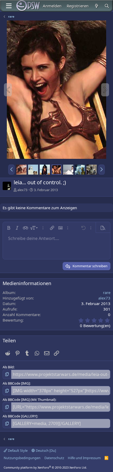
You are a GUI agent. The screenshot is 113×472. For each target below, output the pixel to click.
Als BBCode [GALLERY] (20, 416)
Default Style (17, 450)
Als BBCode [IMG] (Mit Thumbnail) (29, 399)
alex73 (22, 189)
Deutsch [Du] (45, 450)
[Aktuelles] (96, 6)
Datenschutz (54, 457)
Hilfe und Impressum (84, 457)
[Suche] (107, 6)
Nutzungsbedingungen (22, 457)
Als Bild (8, 367)
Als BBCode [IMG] (16, 383)
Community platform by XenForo (45, 467)
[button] (11, 170)
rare (106, 292)
